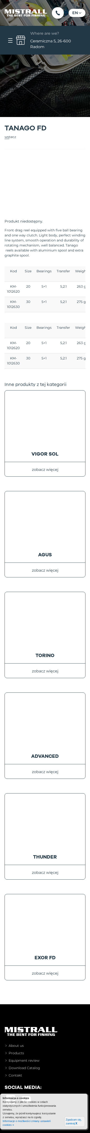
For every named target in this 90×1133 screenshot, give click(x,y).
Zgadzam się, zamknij (74, 1121)
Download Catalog (24, 1068)
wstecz (10, 137)
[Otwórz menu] (10, 40)
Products (16, 1053)
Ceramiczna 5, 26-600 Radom (50, 40)
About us (16, 1046)
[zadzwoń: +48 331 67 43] (58, 13)
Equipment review (24, 1060)
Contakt (15, 1075)
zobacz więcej (45, 469)
